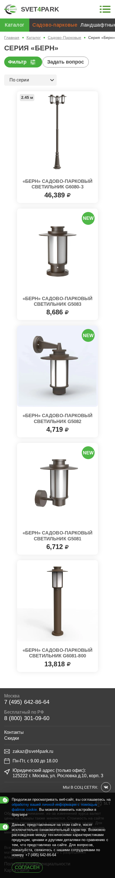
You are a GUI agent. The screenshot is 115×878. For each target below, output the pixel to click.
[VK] (106, 787)
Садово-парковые (55, 25)
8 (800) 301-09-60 (26, 718)
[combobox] (30, 80)
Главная (12, 37)
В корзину (57, 193)
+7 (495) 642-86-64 (40, 855)
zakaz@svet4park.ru (33, 751)
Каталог (34, 37)
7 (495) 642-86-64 (26, 702)
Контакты (14, 732)
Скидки (11, 738)
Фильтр (17, 62)
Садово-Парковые (64, 37)
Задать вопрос (65, 62)
